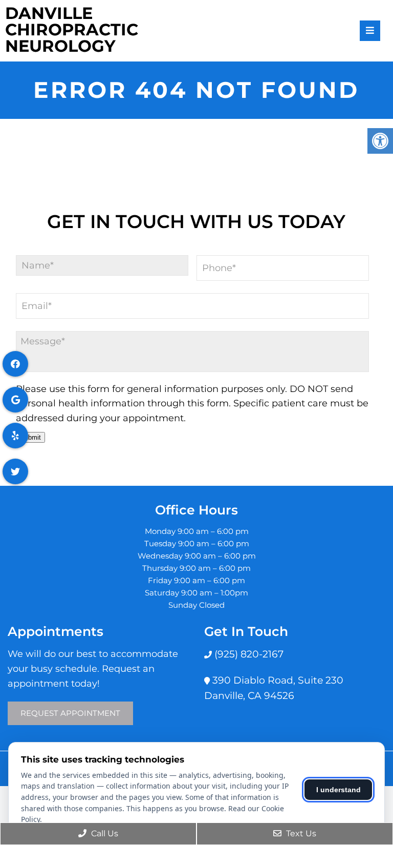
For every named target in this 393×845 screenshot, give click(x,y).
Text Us (300, 833)
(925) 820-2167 (247, 654)
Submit (30, 437)
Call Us (103, 833)
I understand (338, 790)
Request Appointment (70, 713)
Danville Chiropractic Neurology (71, 29)
